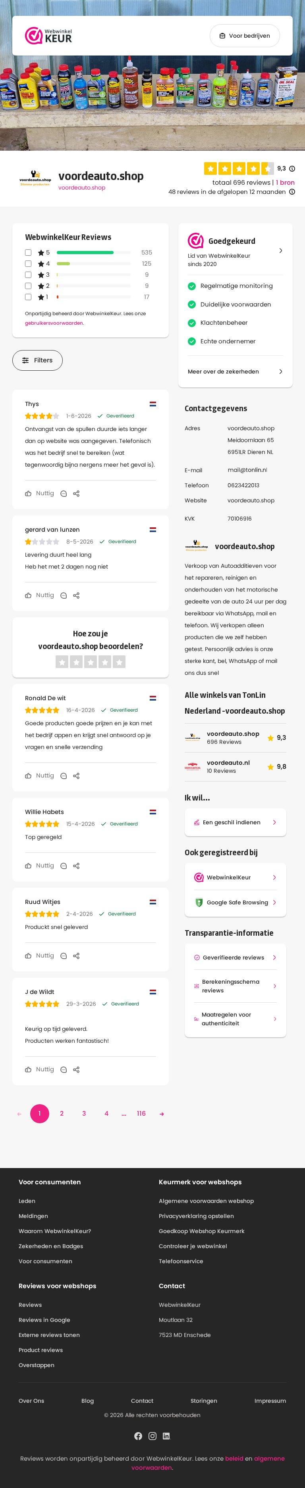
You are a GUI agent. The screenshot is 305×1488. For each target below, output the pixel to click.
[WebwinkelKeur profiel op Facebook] (138, 1436)
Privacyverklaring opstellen (196, 1216)
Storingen (204, 1401)
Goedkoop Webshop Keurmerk (202, 1231)
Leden (27, 1201)
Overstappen (36, 1365)
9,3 (286, 168)
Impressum (270, 1401)
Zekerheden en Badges (51, 1246)
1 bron (285, 182)
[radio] (210, 168)
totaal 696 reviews (241, 182)
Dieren (256, 452)
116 (141, 1113)
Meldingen (33, 1216)
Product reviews (41, 1350)
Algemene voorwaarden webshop (206, 1201)
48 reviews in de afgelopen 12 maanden (227, 192)
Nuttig (44, 493)
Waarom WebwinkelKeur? (55, 1231)
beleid (234, 1458)
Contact (142, 1401)
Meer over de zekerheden (223, 371)
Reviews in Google (44, 1320)
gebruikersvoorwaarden (54, 323)
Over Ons (31, 1401)
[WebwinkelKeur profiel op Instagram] (152, 1436)
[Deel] (76, 493)
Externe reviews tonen (49, 1335)
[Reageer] (63, 493)
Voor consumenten (45, 1261)
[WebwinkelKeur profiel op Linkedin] (167, 1436)
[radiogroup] (239, 168)
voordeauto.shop (81, 188)
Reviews (30, 1305)
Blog (87, 1401)
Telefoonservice (181, 1261)
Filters (43, 360)
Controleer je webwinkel (193, 1246)
